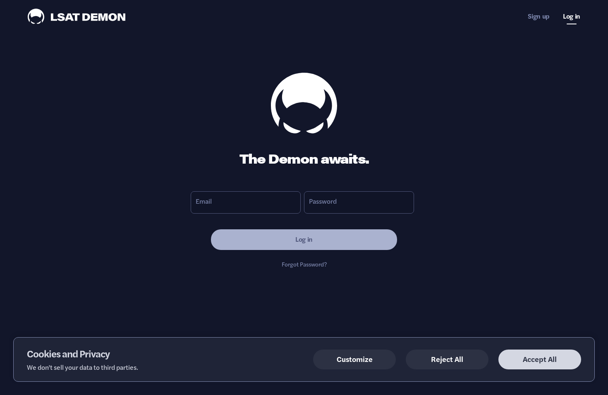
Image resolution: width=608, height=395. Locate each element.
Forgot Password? (304, 264)
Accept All (540, 359)
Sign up (539, 16)
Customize (355, 359)
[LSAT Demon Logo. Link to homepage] (77, 15)
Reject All (447, 359)
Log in (571, 16)
